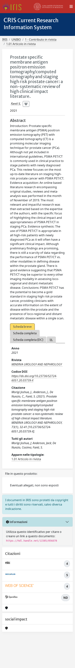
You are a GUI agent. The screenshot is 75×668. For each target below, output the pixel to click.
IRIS (4, 40)
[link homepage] (13, 6)
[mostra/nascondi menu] (71, 6)
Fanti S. (16, 103)
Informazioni (18, 522)
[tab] (51, 339)
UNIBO (16, 40)
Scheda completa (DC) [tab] (28, 340)
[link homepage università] (48, 6)
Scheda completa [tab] (25, 333)
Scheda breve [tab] (22, 326)
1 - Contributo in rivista (40, 40)
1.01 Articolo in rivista (21, 44)
